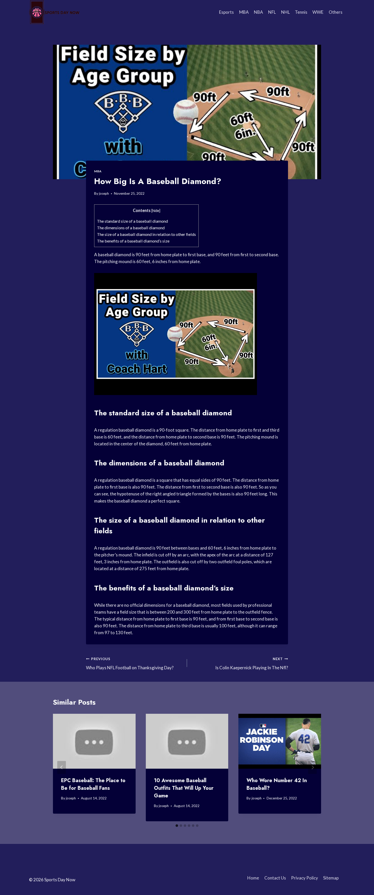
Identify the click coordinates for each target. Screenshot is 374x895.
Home (253, 878)
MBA (244, 12)
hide (155, 210)
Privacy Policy (304, 878)
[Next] (312, 767)
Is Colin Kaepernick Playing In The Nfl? (251, 663)
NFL (272, 12)
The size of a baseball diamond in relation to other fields (146, 234)
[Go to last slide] (61, 767)
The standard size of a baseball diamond (132, 221)
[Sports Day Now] (54, 12)
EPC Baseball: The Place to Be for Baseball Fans (93, 784)
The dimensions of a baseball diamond (131, 227)
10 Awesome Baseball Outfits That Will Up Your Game (183, 788)
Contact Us (275, 878)
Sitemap (331, 878)
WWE (317, 12)
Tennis (301, 12)
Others (335, 12)
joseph (104, 193)
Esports (226, 12)
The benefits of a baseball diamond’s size (133, 240)
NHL (285, 12)
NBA (258, 12)
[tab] (177, 825)
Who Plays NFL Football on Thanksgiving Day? (130, 663)
